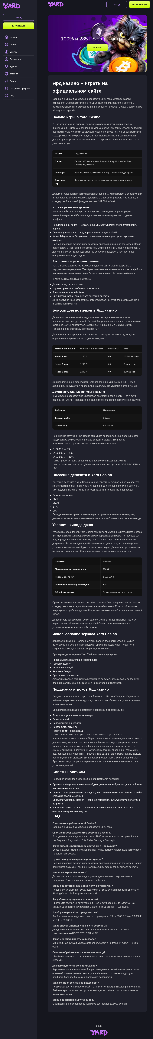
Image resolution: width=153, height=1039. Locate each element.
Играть (97, 47)
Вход (19, 17)
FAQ (12, 96)
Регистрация (18, 26)
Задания (14, 73)
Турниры (14, 66)
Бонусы (13, 52)
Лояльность (15, 59)
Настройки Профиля (20, 88)
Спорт (13, 44)
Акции (13, 81)
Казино (13, 37)
